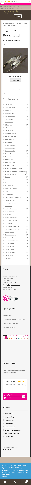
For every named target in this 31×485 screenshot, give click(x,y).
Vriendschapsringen (10, 235)
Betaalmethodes (10, 426)
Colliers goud (8, 125)
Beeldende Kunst (10, 113)
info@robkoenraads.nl (13, 285)
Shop (10, 23)
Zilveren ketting (9, 246)
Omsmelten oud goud (11, 188)
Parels (6, 191)
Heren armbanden (10, 162)
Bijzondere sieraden (10, 116)
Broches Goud (9, 122)
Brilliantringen (9, 119)
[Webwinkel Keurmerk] (10, 298)
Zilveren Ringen (9, 255)
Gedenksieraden (9, 139)
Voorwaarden (9, 423)
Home (6, 23)
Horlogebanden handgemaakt (13, 168)
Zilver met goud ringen (11, 240)
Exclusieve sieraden (10, 133)
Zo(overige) (8, 258)
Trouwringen (8, 223)
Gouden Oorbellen (10, 151)
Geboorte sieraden (10, 136)
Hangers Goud (9, 156)
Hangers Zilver (9, 159)
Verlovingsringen (9, 232)
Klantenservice (9, 420)
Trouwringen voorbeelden (12, 229)
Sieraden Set (8, 214)
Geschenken (8, 142)
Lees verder (15, 80)
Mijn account (5, 482)
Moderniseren (9, 185)
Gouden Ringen (9, 154)
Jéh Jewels (8, 180)
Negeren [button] (4, 476)
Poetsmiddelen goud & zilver (13, 197)
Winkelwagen (24, 480)
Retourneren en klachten (12, 433)
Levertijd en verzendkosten (13, 430)
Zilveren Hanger (9, 243)
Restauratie (8, 206)
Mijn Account (9, 413)
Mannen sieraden (10, 182)
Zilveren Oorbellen (10, 252)
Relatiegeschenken (10, 203)
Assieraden (8, 110)
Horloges (7, 177)
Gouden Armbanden (10, 145)
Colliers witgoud (9, 127)
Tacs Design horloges (11, 220)
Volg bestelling (9, 417)
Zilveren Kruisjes (9, 249)
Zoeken (15, 482)
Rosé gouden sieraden (11, 209)
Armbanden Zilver (10, 107)
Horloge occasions (10, 165)
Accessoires (8, 104)
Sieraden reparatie (10, 211)
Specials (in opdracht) (11, 217)
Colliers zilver (9, 130)
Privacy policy (9, 436)
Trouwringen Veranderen (12, 226)
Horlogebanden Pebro (11, 174)
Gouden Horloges (10, 148)
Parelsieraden (9, 194)
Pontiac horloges (10, 200)
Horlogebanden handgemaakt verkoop (16, 171)
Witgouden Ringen (10, 237)
